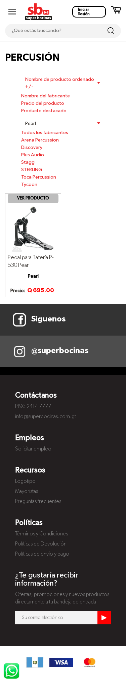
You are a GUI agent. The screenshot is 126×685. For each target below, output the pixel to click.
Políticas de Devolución (41, 544)
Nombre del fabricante (45, 96)
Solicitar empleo (33, 449)
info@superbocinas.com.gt (45, 416)
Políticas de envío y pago (42, 554)
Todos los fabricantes (44, 132)
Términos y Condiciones (41, 534)
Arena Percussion (40, 140)
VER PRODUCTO (33, 198)
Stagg (28, 162)
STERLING (31, 169)
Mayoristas (26, 491)
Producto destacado (44, 110)
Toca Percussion (38, 177)
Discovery (31, 147)
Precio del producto (42, 103)
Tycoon (29, 184)
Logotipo (25, 481)
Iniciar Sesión (84, 12)
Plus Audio (32, 155)
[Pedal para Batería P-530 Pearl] (33, 228)
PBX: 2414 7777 (33, 406)
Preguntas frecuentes (38, 501)
